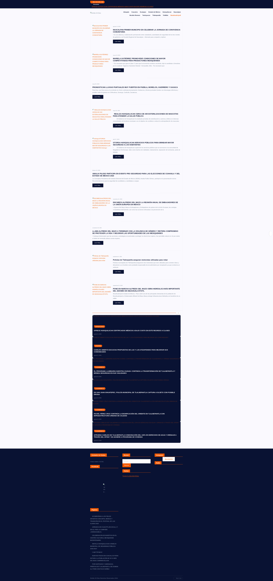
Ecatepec (143, 12)
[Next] (179, 313)
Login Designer (97, 552)
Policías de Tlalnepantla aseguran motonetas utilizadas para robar (140, 260)
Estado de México (154, 12)
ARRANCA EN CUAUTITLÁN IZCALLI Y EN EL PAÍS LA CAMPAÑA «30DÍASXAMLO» (104, 529)
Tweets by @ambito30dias (130, 476)
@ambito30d (169, 459)
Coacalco (134, 12)
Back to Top (178, 578)
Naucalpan (177, 12)
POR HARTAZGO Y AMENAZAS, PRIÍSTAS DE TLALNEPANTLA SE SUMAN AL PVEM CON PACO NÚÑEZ (104, 566)
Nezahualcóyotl (175, 15)
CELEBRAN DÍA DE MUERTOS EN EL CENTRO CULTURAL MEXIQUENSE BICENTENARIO (103, 538)
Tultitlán (165, 15)
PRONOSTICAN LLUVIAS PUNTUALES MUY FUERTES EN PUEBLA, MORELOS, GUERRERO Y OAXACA (135, 87)
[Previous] (177, 313)
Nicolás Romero (135, 15)
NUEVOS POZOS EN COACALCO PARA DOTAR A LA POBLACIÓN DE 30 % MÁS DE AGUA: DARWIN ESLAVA (104, 558)
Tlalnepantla (156, 15)
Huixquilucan (167, 12)
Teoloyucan (146, 15)
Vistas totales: (94, 461)
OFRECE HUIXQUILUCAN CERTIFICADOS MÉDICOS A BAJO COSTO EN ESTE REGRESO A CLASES (122, 6)
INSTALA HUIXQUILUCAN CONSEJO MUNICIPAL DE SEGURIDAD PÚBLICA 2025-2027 (103, 546)
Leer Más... (118, 41)
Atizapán (126, 12)
